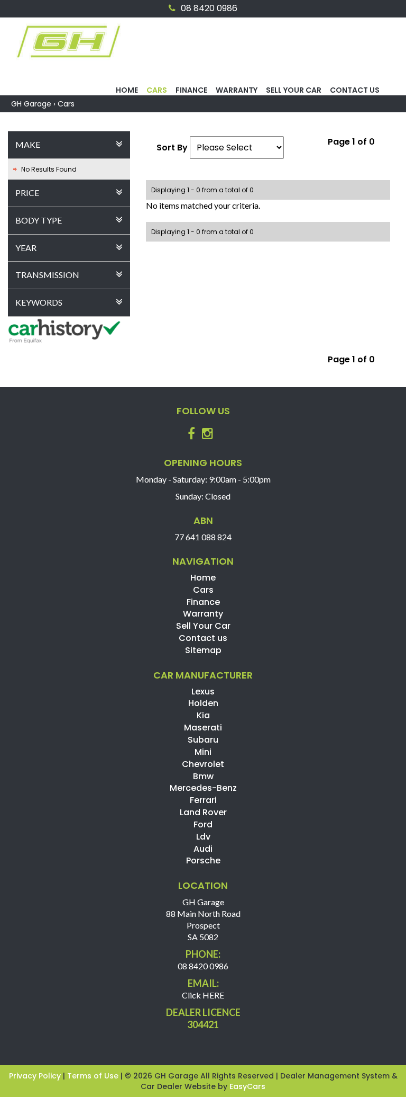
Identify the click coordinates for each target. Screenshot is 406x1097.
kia (203, 715)
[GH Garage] (69, 42)
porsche (203, 860)
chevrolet (203, 764)
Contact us (355, 90)
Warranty (236, 90)
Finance (191, 90)
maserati (203, 727)
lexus (203, 691)
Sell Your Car (293, 90)
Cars (156, 90)
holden (203, 703)
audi (203, 849)
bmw (203, 776)
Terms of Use (94, 1076)
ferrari (203, 800)
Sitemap (203, 650)
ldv (203, 837)
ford (203, 824)
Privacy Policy (36, 1076)
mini (203, 752)
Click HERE (203, 995)
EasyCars (247, 1086)
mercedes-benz (203, 788)
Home (127, 90)
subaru (203, 740)
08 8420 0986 (209, 8)
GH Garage (31, 104)
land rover (203, 812)
